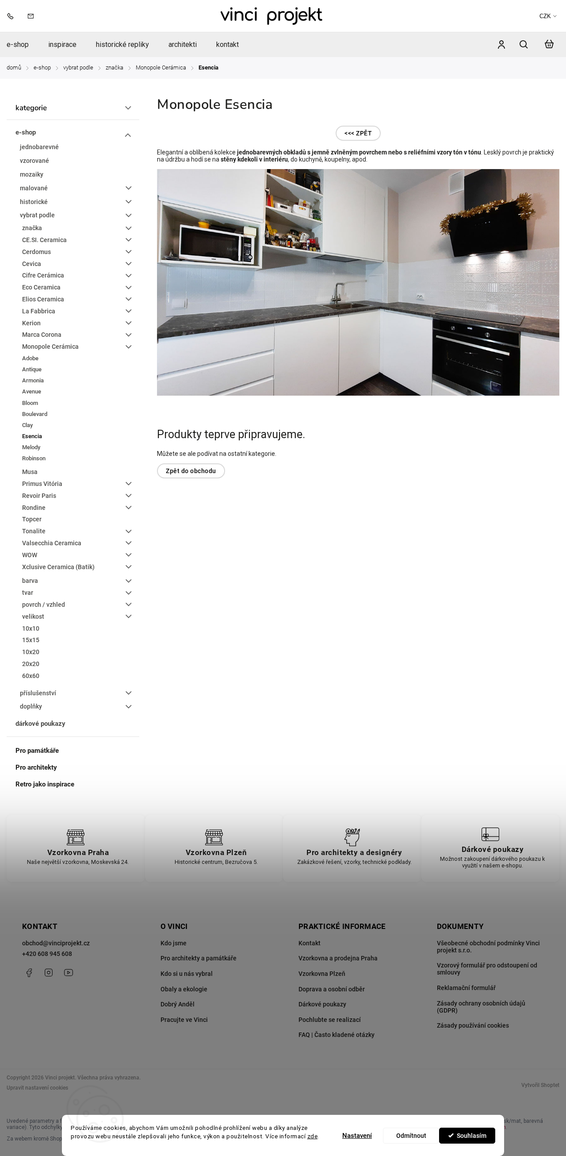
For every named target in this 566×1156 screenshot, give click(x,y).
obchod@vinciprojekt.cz (56, 943)
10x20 (30, 651)
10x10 (30, 628)
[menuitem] (22, 44)
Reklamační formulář (466, 987)
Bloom (30, 403)
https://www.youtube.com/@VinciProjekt (68, 972)
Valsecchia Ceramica (51, 543)
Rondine (34, 507)
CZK (545, 16)
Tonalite (34, 531)
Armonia (33, 380)
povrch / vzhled (43, 604)
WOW (29, 555)
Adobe (30, 358)
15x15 (30, 640)
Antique (32, 369)
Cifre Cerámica (43, 275)
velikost (33, 616)
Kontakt (309, 943)
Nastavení (357, 1136)
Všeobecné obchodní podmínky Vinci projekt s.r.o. (488, 947)
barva (30, 580)
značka (32, 227)
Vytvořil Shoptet (540, 1085)
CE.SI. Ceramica (44, 239)
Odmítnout (411, 1135)
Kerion (31, 323)
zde (312, 1136)
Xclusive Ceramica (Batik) (58, 566)
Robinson (34, 458)
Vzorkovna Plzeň (321, 973)
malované (34, 188)
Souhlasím (471, 1135)
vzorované (34, 160)
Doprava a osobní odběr (331, 989)
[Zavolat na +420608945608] (12, 15)
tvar (27, 592)
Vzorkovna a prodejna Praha (338, 958)
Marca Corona (41, 334)
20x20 (30, 663)
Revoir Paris (39, 495)
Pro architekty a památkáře (199, 958)
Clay (27, 425)
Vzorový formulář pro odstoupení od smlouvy (487, 969)
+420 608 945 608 (47, 953)
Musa (30, 471)
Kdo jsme (174, 943)
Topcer (32, 519)
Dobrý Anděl (178, 1004)
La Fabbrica (38, 311)
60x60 (30, 675)
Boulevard (34, 414)
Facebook (28, 972)
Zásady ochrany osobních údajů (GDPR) (481, 1007)
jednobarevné (39, 146)
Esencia (32, 436)
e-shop (25, 132)
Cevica (31, 263)
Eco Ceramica (41, 287)
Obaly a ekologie (184, 989)
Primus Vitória (42, 483)
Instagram (48, 972)
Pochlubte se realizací (329, 1019)
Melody (31, 447)
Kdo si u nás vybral (187, 973)
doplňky (31, 706)
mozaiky (31, 174)
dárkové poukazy (40, 724)
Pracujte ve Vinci (184, 1019)
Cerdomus (36, 251)
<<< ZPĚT (358, 133)
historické (34, 201)
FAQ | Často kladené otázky (336, 1034)
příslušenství (38, 693)
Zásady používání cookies (473, 1025)
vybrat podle (37, 215)
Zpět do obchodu (191, 470)
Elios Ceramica (43, 299)
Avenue (31, 391)
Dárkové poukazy (322, 1004)
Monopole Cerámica (50, 346)
